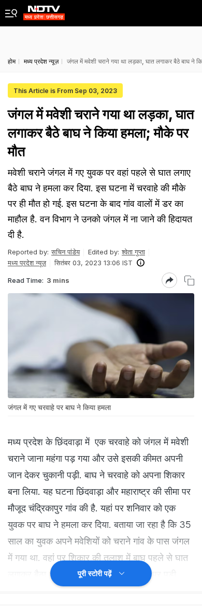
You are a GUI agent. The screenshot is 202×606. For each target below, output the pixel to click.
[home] (44, 10)
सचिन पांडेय (65, 252)
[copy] (189, 280)
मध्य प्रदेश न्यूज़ (27, 263)
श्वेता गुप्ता (133, 252)
